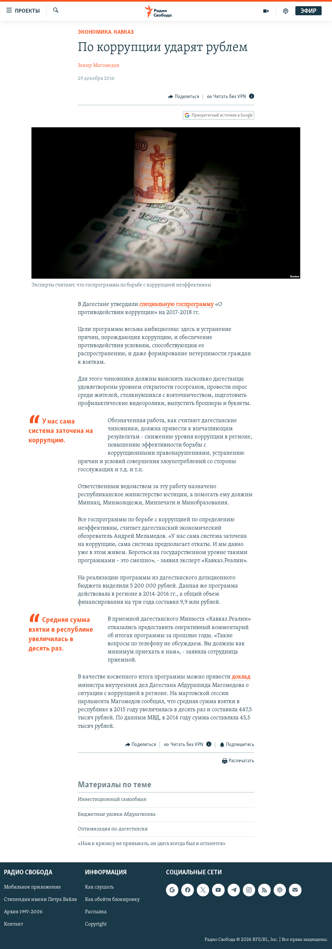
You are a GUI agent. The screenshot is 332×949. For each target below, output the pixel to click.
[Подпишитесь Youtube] (218, 890)
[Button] (183, 97)
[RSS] (264, 890)
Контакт (13, 924)
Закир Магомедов (98, 65)
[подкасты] (285, 11)
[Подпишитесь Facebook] (187, 890)
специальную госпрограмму (176, 305)
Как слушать (99, 887)
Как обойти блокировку (112, 899)
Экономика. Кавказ (106, 32)
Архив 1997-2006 (23, 912)
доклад (241, 677)
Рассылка (96, 912)
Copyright (96, 924)
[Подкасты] (280, 890)
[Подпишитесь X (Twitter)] (203, 890)
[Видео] (266, 11)
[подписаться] (295, 890)
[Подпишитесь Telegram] (234, 890)
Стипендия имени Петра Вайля (40, 899)
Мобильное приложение (32, 887)
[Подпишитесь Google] (172, 890)
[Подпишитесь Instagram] (249, 890)
